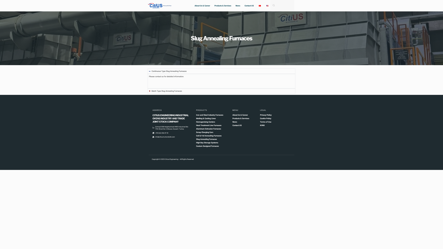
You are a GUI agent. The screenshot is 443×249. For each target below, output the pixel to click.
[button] (221, 82)
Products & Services (222, 5)
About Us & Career (202, 5)
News (238, 5)
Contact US (249, 5)
